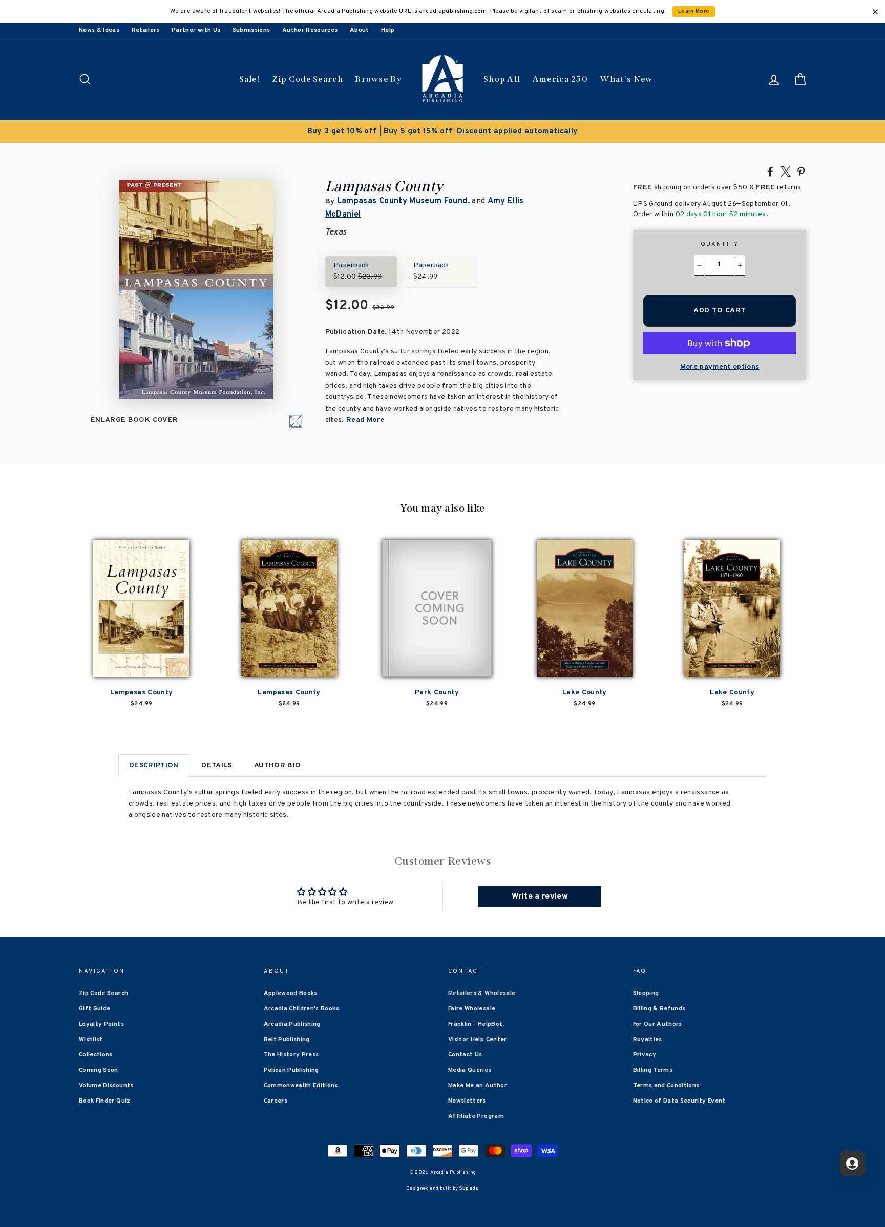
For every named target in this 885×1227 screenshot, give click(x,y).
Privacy (644, 1055)
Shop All (501, 79)
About (359, 30)
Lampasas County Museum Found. (403, 201)
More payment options (720, 367)
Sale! (250, 79)
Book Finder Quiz (105, 1101)
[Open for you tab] (852, 1163)
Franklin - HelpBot (475, 1024)
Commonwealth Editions (301, 1086)
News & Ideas (99, 30)
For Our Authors (657, 1024)
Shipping (646, 993)
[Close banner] (875, 11)
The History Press (291, 1055)
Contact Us (465, 1055)
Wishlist (91, 1039)
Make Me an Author (477, 1086)
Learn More (694, 11)
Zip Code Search (307, 79)
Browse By (378, 79)
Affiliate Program (476, 1116)
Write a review (540, 897)
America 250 (560, 79)
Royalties (647, 1039)
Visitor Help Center (477, 1039)
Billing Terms (653, 1070)
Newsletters (467, 1101)
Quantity (720, 244)
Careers (275, 1101)
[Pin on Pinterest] (801, 171)
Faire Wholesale (471, 1009)
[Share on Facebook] (770, 171)
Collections (96, 1055)
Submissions (251, 30)
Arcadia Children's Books (301, 1009)
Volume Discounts (106, 1086)
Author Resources (310, 30)
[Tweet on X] (786, 171)
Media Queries (470, 1070)
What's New (626, 79)
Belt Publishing (287, 1039)
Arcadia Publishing (292, 1024)
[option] (442, 131)
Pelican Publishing (291, 1070)
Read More (364, 420)
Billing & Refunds (659, 1009)
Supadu (469, 1188)
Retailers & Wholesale (481, 993)
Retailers (146, 30)
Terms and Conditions (666, 1086)
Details (216, 765)
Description (154, 765)
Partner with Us (196, 30)
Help (387, 30)
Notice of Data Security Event (679, 1101)
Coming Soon (98, 1070)
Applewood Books (291, 993)
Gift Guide (95, 1009)
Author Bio (277, 765)
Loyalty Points (101, 1024)
